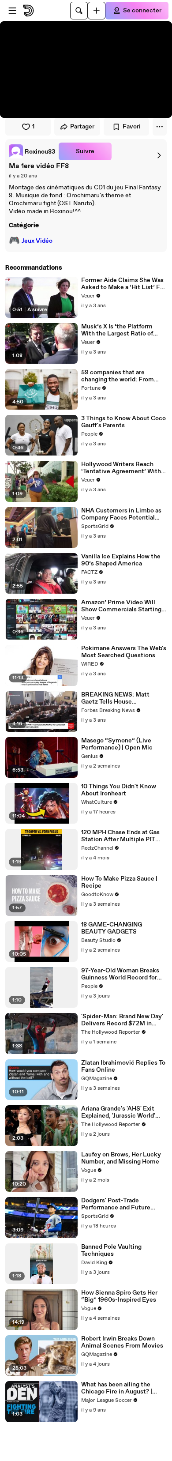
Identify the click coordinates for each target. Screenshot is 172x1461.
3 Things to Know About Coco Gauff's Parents (123, 422)
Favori (132, 127)
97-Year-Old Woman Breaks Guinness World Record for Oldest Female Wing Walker (121, 974)
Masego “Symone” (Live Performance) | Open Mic (117, 744)
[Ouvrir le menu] (12, 10)
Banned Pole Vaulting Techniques (111, 1250)
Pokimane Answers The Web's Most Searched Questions (123, 652)
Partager (82, 127)
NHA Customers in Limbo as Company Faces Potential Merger (121, 514)
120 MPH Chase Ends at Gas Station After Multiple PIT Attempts (120, 836)
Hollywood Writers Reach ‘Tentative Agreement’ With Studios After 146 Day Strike (121, 468)
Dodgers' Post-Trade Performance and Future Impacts (115, 1204)
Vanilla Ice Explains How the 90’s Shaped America (121, 560)
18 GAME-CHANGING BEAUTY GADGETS (111, 928)
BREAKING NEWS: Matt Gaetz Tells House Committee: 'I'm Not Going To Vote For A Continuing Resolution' (123, 698)
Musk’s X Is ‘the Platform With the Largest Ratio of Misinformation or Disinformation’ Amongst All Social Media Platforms (122, 330)
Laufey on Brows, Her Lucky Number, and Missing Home (121, 1158)
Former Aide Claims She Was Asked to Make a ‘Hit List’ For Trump (123, 284)
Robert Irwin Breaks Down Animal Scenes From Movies (122, 1342)
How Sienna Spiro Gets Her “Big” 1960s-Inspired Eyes (119, 1296)
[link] (32, 151)
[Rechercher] (79, 10)
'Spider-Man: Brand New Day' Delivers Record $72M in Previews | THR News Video (122, 1020)
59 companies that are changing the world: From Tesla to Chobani (117, 376)
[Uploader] (96, 10)
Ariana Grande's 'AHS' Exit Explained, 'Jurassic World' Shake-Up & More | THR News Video (123, 1112)
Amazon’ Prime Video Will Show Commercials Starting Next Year (121, 606)
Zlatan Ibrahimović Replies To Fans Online (123, 1066)
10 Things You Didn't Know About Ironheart (118, 790)
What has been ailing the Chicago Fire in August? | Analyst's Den (116, 1388)
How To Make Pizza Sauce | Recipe (119, 882)
